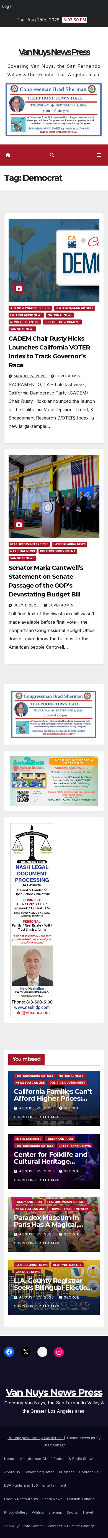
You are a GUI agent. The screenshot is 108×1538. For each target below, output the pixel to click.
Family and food (60, 1138)
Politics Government (62, 322)
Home (9, 1458)
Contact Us (88, 1472)
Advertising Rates (39, 1472)
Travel (87, 1512)
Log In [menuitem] (8, 6)
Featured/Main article (75, 308)
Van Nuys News (22, 329)
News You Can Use (24, 322)
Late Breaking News (26, 315)
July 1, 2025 (27, 605)
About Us (12, 1472)
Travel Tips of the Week (69, 1208)
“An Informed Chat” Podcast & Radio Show (56, 1458)
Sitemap (55, 1512)
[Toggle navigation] (99, 155)
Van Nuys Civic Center (23, 1526)
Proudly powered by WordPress (36, 1437)
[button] (52, 155)
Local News (52, 1499)
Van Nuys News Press (54, 52)
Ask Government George (30, 308)
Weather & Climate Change (71, 1526)
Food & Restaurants (21, 1499)
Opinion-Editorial (81, 1499)
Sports (72, 1512)
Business (66, 1472)
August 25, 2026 (37, 1108)
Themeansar (54, 1445)
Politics (38, 1512)
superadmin (68, 376)
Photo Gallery (15, 1512)
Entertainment (28, 1138)
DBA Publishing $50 (21, 1485)
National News (60, 315)
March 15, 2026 (30, 376)
